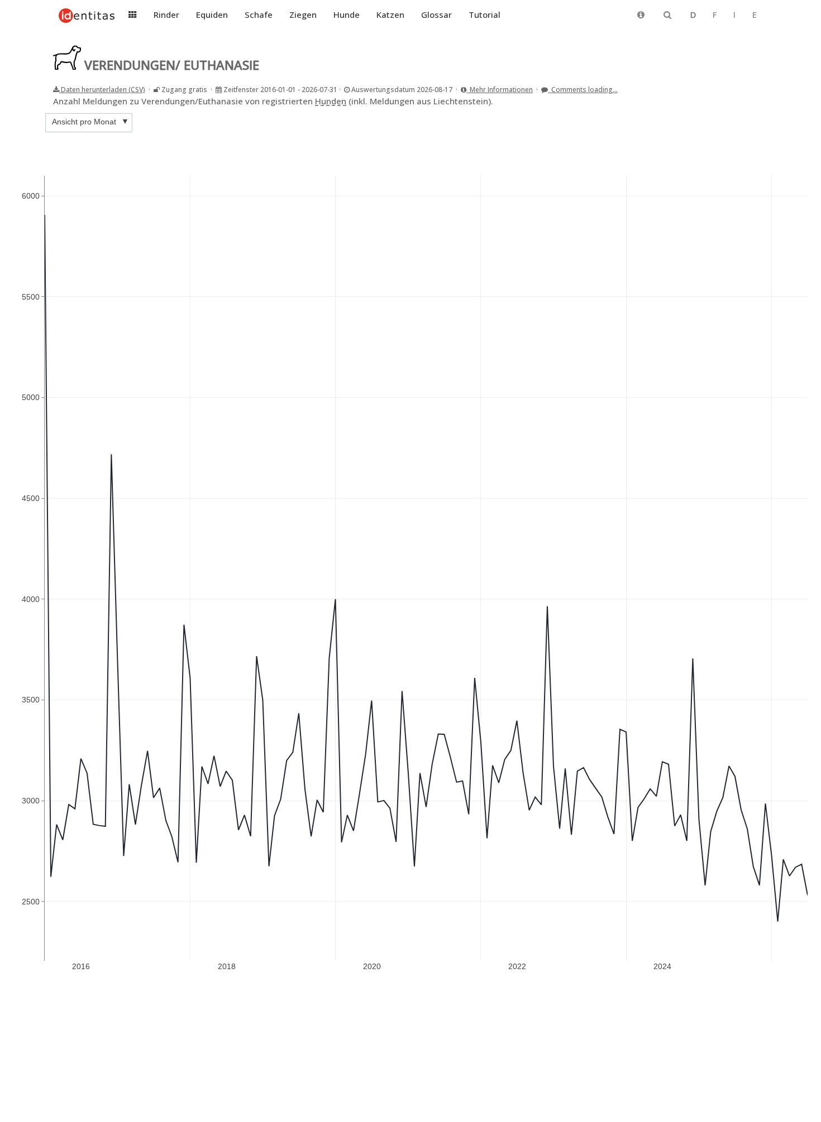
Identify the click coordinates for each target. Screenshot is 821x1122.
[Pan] (729, 115)
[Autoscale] (773, 115)
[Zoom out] (760, 115)
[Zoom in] (746, 115)
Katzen (390, 14)
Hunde (346, 14)
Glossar (436, 14)
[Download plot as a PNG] (697, 115)
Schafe (259, 14)
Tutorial (484, 14)
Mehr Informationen (499, 89)
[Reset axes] (787, 115)
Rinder (166, 14)
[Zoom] (715, 115)
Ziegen (303, 14)
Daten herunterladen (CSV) (102, 89)
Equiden (212, 14)
